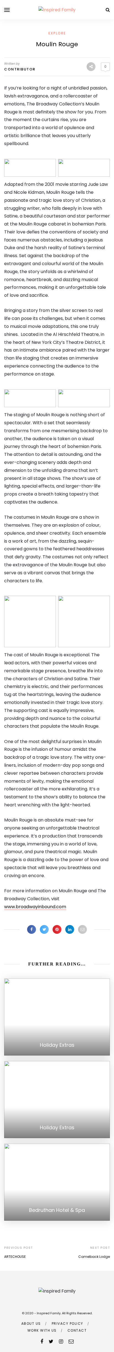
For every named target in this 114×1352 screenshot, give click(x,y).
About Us (31, 1323)
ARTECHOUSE (15, 1256)
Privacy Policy (67, 1323)
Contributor (19, 69)
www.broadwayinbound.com (35, 907)
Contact (77, 1330)
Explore (57, 33)
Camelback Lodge (94, 1256)
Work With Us (42, 1330)
